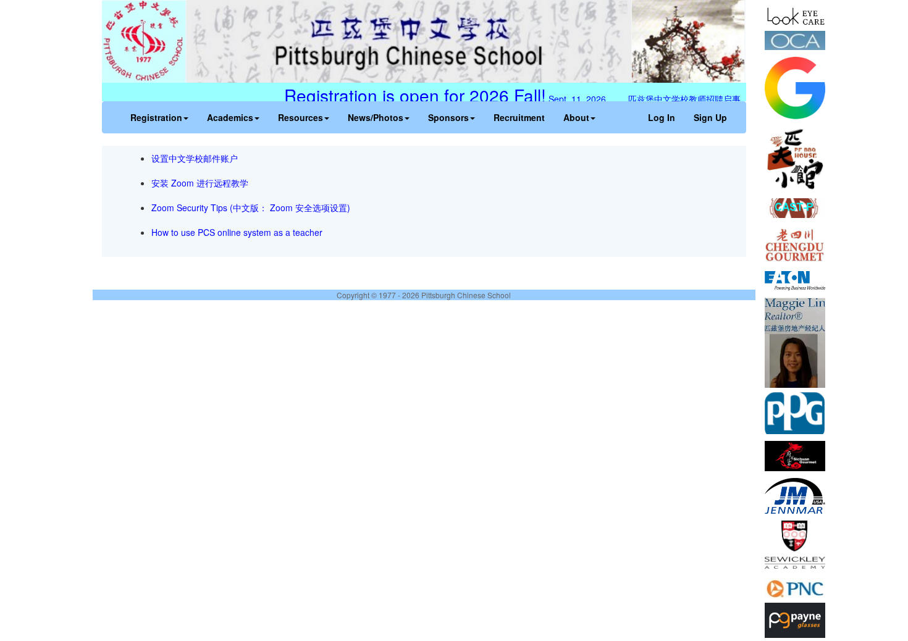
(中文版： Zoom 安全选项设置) (290, 207)
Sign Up (710, 117)
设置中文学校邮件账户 (194, 158)
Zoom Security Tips (190, 207)
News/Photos (375, 117)
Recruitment (519, 117)
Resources (300, 117)
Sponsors (448, 117)
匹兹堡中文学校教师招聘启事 (688, 99)
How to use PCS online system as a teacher (236, 232)
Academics (230, 117)
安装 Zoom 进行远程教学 (199, 183)
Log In (661, 117)
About (576, 117)
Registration (156, 117)
